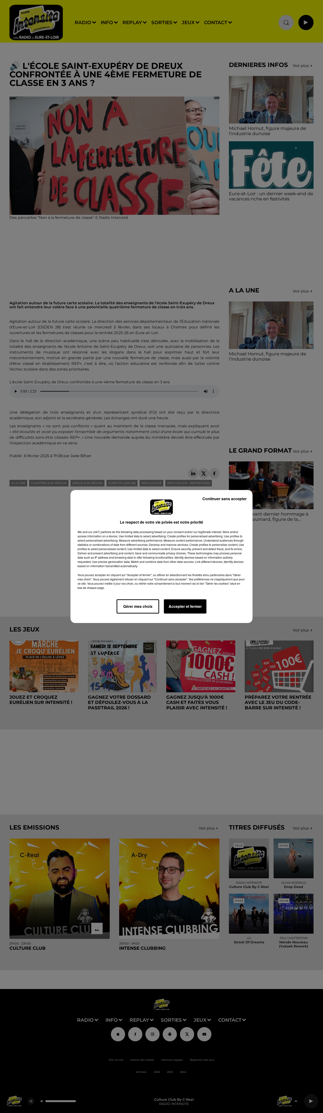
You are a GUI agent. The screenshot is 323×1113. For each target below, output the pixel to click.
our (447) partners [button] (99, 532)
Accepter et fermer (185, 606)
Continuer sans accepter (224, 498)
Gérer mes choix (138, 606)
